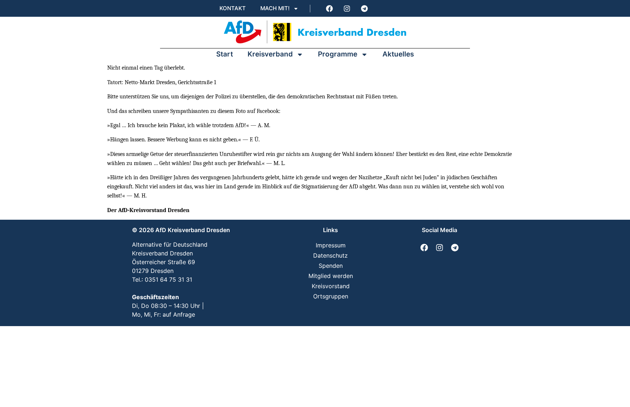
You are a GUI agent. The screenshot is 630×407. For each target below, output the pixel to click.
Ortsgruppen (330, 296)
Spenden (331, 265)
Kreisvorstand (331, 286)
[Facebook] (329, 8)
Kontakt (232, 8)
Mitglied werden (330, 275)
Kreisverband (270, 54)
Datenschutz (330, 255)
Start (224, 54)
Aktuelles (398, 54)
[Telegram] (364, 8)
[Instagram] (347, 8)
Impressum (331, 245)
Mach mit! (274, 8)
